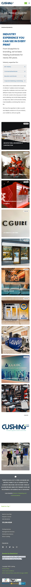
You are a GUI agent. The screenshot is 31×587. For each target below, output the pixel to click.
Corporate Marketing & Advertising (15, 155)
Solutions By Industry (6, 27)
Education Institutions (11, 300)
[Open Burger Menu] (29, 3)
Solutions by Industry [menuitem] (7, 534)
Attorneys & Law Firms (11, 213)
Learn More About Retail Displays (12, 404)
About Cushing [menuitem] (6, 536)
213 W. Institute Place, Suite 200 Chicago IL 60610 (15, 573)
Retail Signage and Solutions (13, 388)
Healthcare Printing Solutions (13, 359)
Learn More (7, 141)
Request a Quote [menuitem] (6, 516)
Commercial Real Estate (11, 242)
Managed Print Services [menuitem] (8, 531)
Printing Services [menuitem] (6, 529)
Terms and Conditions (8, 571)
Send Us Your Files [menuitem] (7, 514)
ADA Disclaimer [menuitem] (6, 519)
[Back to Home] (7, 3)
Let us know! (7, 455)
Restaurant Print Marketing (13, 330)
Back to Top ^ (5, 506)
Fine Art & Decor (9, 271)
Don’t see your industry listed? (13, 446)
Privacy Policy (5, 568)
